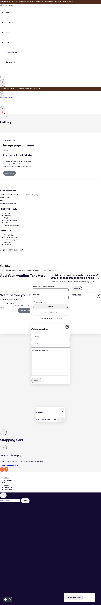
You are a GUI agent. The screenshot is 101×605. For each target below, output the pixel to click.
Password (40, 294)
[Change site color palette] (7, 599)
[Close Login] (3, 432)
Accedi (50, 307)
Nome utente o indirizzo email (47, 286)
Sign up (59, 318)
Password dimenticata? (50, 312)
